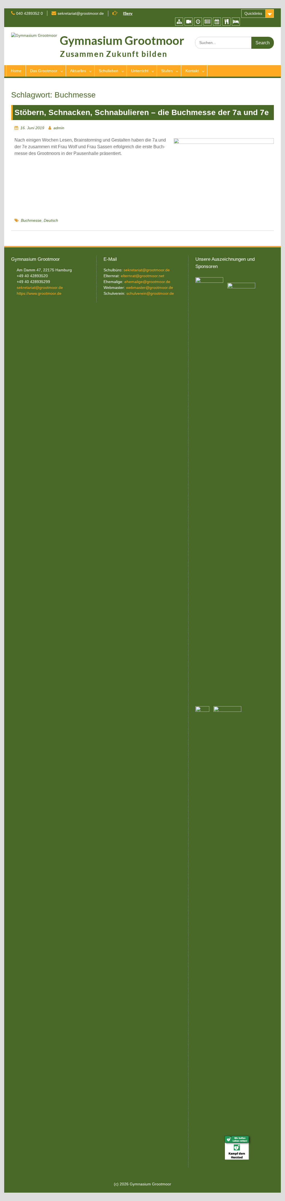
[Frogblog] (207, 22)
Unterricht (139, 71)
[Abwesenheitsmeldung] (236, 22)
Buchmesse (31, 220)
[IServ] (179, 22)
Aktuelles (78, 71)
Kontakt (192, 71)
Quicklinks (253, 13)
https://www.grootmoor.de (39, 293)
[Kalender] (217, 22)
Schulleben (108, 71)
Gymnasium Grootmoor (122, 40)
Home (16, 71)
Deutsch (51, 220)
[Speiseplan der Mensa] (226, 22)
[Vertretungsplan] (198, 22)
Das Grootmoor (43, 71)
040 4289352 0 (29, 13)
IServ (127, 13)
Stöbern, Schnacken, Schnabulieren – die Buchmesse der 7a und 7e (141, 112)
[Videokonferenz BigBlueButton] (189, 22)
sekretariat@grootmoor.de (81, 13)
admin (58, 128)
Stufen (167, 71)
